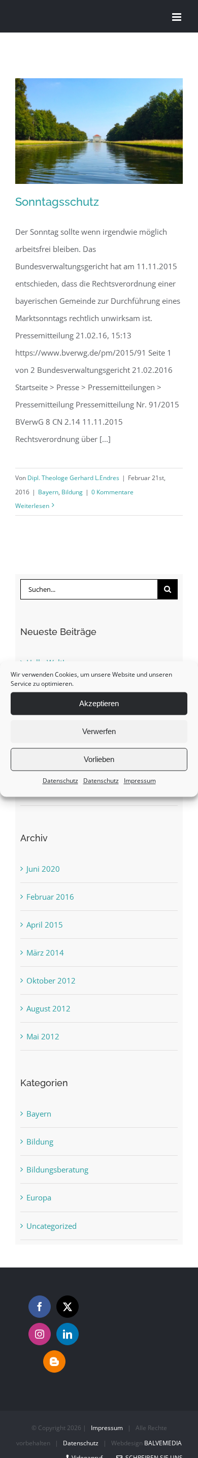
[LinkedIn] (67, 1334)
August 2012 (48, 1008)
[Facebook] (39, 1306)
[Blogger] (54, 1361)
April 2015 (44, 925)
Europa (38, 1197)
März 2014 (45, 952)
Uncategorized (51, 1226)
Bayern (48, 492)
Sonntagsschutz (57, 201)
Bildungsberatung (57, 1169)
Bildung (72, 492)
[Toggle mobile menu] (177, 17)
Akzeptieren (99, 703)
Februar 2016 (50, 897)
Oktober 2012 (51, 980)
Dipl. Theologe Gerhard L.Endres (73, 477)
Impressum (140, 780)
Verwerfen (99, 731)
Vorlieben (99, 759)
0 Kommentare (112, 492)
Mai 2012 (42, 1036)
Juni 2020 (43, 869)
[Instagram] (39, 1334)
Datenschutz (60, 780)
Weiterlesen (32, 505)
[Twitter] (67, 1306)
